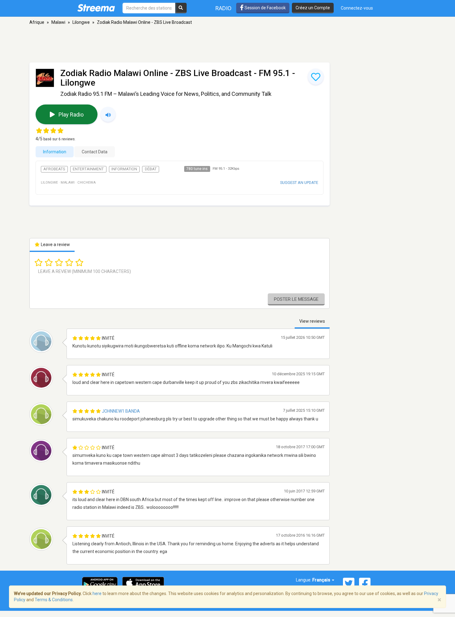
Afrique (36, 22)
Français (321, 579)
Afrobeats (54, 169)
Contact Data (94, 151)
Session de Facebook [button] (265, 7)
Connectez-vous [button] (357, 8)
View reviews (312, 321)
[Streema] (96, 7)
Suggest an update (299, 182)
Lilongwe (81, 22)
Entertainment (88, 169)
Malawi (58, 22)
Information (54, 151)
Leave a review (55, 244)
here (97, 593)
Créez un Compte (313, 7)
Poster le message (296, 299)
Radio (223, 8)
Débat (151, 169)
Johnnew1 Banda (121, 411)
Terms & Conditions (54, 599)
